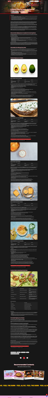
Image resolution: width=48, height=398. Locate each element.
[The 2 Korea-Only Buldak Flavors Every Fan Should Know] (27, 358)
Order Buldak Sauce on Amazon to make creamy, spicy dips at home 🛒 (18, 140)
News (16, 1)
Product (13, 1)
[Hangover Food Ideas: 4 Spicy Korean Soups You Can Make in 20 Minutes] (21, 358)
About (21, 1)
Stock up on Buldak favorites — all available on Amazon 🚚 (17, 347)
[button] (46, 396)
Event (18, 1)
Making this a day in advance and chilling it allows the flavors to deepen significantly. (24, 132)
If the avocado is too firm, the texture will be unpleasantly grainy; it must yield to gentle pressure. (22, 91)
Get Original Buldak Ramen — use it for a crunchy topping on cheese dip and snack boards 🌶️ (20, 265)
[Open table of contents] (46, 394)
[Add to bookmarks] (24, 358)
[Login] (39, 1)
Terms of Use (20, 397)
